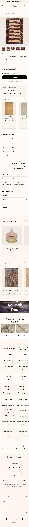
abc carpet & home (7, 54)
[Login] (24, 5)
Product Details (5, 64)
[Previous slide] (24, 99)
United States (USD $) (14, 519)
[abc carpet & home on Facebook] (9, 467)
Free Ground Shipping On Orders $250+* (14, 1)
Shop (3, 13)
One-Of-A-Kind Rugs (9, 13)
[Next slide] (26, 99)
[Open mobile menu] (2, 5)
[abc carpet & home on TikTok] (19, 467)
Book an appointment (11, 90)
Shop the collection (6, 99)
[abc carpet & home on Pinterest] (13, 467)
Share (5, 206)
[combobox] (14, 9)
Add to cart (14, 77)
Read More (4, 187)
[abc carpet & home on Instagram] (16, 467)
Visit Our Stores (14, 463)
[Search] (26, 9)
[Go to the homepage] (15, 6)
